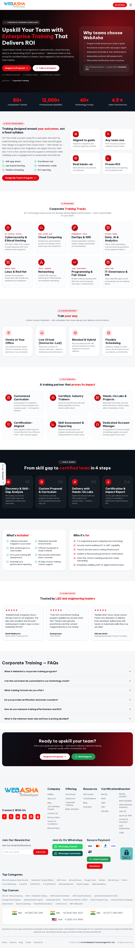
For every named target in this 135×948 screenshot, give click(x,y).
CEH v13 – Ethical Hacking (12, 896)
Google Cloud (90, 880)
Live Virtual (70, 794)
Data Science (7, 904)
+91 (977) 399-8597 (113, 912)
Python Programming (99, 900)
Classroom (70, 798)
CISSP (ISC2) (35, 884)
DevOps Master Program (33, 900)
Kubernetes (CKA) (53, 900)
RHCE (103, 798)
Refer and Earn (72, 809)
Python (124, 880)
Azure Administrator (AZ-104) (105, 896)
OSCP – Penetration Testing (36, 896)
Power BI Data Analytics (43, 904)
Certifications (89, 798)
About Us (51, 798)
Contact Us (52, 813)
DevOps (105, 811)
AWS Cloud (61, 880)
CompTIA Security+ (123, 820)
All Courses (88, 794)
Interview (87, 807)
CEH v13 (122, 811)
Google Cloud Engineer (11, 900)
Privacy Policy (53, 817)
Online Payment (100, 859)
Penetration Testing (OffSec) (42, 880)
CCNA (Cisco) (61, 904)
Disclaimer (95, 866)
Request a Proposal (15, 68)
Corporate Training (70, 803)
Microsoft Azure (75, 880)
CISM (121, 832)
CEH (103, 807)
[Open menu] (131, 5)
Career (28, 942)
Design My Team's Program (19, 178)
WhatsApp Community (69, 853)
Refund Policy (53, 828)
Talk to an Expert (47, 68)
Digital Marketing (99, 884)
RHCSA (104, 794)
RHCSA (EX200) (123, 795)
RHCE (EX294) (125, 800)
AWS (103, 802)
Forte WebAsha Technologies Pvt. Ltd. (98, 942)
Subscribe (40, 852)
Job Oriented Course (53, 807)
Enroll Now (120, 5)
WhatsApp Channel (67, 846)
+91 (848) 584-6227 (73, 912)
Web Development (66, 884)
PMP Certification (76, 904)
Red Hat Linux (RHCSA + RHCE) (75, 900)
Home (6, 81)
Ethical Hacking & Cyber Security (15, 880)
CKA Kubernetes (124, 827)
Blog (49, 802)
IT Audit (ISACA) (49, 884)
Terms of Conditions (52, 822)
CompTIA (23, 884)
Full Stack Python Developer (121, 900)
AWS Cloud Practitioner (82, 896)
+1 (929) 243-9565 (73, 919)
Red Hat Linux (113, 880)
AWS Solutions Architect (125, 806)
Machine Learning (23, 904)
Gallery (50, 794)
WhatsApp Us (85, 756)
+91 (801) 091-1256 (34, 912)
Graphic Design (82, 884)
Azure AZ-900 (125, 815)
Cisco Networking (9, 884)
